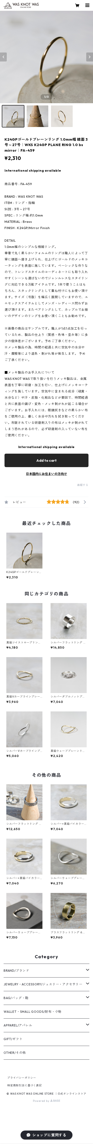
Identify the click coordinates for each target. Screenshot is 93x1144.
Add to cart (46, 460)
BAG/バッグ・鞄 (16, 998)
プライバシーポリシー (21, 1077)
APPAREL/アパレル (18, 1025)
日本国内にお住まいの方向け (46, 474)
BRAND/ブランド (16, 971)
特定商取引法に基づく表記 (24, 1085)
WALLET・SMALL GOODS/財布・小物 (33, 1012)
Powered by (41, 1100)
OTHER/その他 (15, 1053)
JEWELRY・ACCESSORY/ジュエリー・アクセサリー (43, 984)
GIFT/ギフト (13, 1039)
